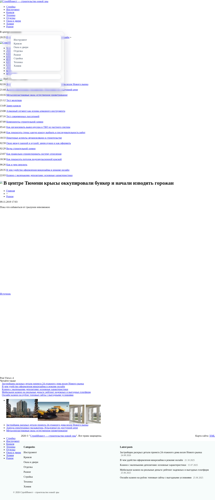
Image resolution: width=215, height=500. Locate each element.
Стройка (10, 6)
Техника (10, 15)
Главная (10, 190)
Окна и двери (13, 21)
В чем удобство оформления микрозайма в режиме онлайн (37, 170)
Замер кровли (13, 105)
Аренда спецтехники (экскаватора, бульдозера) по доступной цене (42, 427)
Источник (5, 293)
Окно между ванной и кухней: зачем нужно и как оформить (38, 143)
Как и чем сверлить (16, 164)
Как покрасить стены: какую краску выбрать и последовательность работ (45, 132)
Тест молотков (14, 100)
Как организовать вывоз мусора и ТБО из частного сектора (38, 127)
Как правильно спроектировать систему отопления (33, 154)
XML (212, 435)
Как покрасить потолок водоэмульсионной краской (34, 159)
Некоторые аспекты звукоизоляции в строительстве (34, 137)
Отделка (10, 18)
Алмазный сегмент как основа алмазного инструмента (35, 111)
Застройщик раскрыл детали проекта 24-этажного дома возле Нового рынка (43, 383)
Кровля (10, 12)
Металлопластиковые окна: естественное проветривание (37, 95)
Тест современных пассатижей (22, 116)
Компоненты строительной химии (24, 121)
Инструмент (13, 9)
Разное (10, 26)
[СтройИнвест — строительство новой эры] (24, 1)
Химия (10, 23)
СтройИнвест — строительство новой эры (53, 435)
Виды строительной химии (21, 148)
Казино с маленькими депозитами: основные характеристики (39, 175)
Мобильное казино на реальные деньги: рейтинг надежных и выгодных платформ (46, 392)
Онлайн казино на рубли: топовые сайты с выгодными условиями (38, 395)
